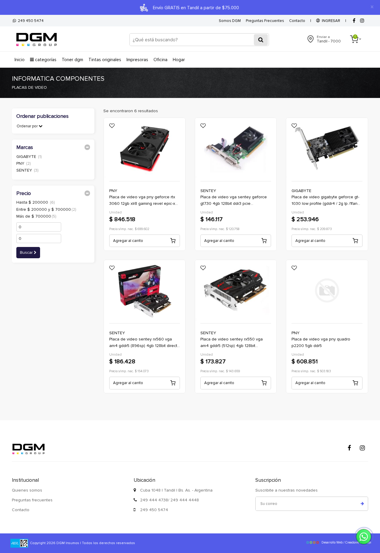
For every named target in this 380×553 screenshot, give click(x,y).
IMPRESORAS (137, 59)
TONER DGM (72, 59)
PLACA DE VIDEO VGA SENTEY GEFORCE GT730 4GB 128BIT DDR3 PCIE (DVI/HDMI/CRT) (233, 200)
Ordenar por (28, 126)
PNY (23, 163)
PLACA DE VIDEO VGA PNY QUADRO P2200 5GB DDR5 (321, 342)
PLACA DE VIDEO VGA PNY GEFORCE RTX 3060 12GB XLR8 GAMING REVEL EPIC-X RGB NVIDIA (142, 200)
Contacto (297, 20)
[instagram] (362, 21)
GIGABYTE (29, 156)
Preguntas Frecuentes (265, 20)
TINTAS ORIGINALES (104, 59)
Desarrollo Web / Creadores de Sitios (346, 542)
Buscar (27, 252)
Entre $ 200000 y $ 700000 (46, 209)
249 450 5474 (30, 20)
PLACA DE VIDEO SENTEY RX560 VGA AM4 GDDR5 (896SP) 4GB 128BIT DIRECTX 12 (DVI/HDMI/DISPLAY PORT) (144, 343)
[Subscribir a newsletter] (362, 504)
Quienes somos (27, 490)
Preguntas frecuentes (32, 500)
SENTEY (27, 170)
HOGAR (179, 59)
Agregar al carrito (128, 240)
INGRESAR (330, 20)
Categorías (45, 59)
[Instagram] (362, 447)
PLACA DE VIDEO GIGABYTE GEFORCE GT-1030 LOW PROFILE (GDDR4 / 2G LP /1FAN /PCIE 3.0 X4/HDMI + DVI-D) (325, 200)
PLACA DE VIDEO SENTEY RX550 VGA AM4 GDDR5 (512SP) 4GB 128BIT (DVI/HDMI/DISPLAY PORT (231, 343)
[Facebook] (354, 21)
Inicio (20, 59)
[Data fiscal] (19, 543)
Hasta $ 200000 (35, 202)
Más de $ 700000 (36, 216)
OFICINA (160, 59)
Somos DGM (230, 20)
